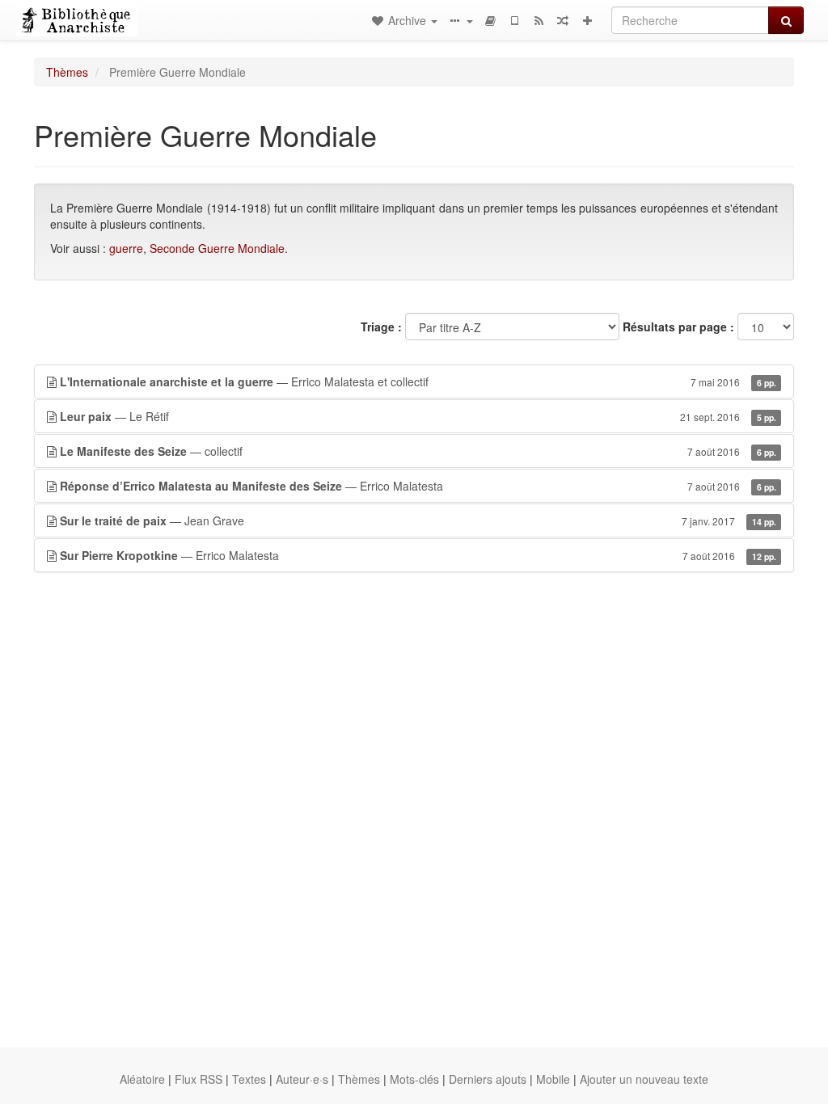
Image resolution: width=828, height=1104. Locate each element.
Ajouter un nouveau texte (644, 1079)
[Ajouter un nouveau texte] (587, 20)
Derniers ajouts (487, 1079)
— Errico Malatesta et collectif (418, 381)
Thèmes (67, 72)
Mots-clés (414, 1079)
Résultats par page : (678, 326)
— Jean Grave (418, 520)
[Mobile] (514, 20)
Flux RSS (198, 1079)
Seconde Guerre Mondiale (217, 248)
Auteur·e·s (302, 1079)
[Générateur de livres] (490, 20)
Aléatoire (142, 1079)
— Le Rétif (418, 416)
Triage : (381, 326)
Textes (249, 1079)
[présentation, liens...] (460, 20)
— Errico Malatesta (418, 486)
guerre (126, 248)
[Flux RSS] (538, 20)
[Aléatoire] (563, 20)
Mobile (553, 1079)
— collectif (418, 451)
